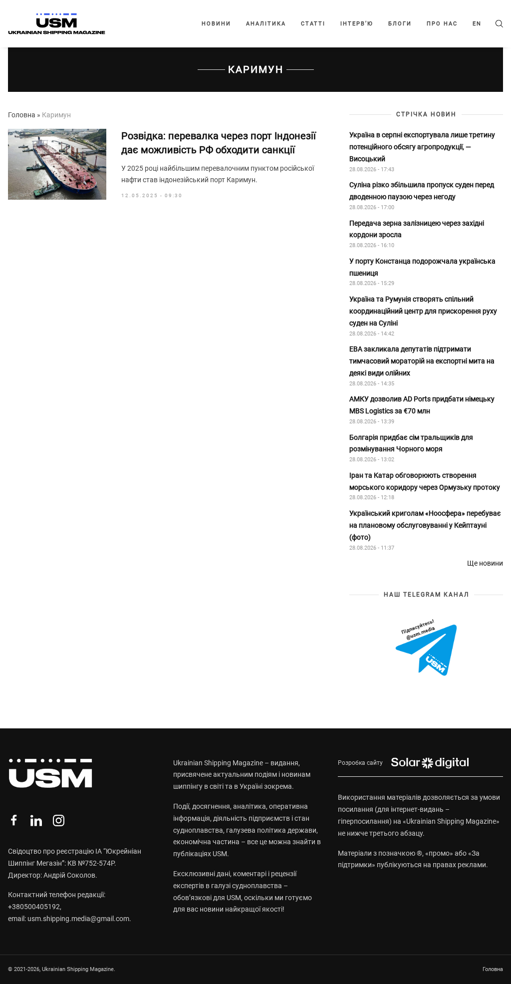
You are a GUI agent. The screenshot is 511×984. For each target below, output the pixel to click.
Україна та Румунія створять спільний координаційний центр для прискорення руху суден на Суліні (423, 311)
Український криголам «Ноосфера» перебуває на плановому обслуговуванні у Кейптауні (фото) (425, 525)
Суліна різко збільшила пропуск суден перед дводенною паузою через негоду (421, 191)
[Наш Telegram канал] (426, 648)
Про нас (442, 23)
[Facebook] (13, 820)
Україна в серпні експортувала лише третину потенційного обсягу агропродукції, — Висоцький (422, 147)
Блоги (400, 23)
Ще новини (485, 563)
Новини (216, 23)
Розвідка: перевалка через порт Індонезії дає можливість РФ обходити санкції (218, 143)
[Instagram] (58, 820)
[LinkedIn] (36, 820)
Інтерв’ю (356, 23)
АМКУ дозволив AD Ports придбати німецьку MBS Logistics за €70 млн (422, 405)
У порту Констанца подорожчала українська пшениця (422, 267)
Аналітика (266, 23)
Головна (21, 115)
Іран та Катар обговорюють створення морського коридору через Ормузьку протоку (424, 481)
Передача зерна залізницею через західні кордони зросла (416, 229)
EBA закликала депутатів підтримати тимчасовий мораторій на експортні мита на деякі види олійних (422, 361)
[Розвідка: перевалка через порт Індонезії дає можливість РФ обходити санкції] (57, 164)
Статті (313, 23)
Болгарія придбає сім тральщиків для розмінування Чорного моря (411, 443)
